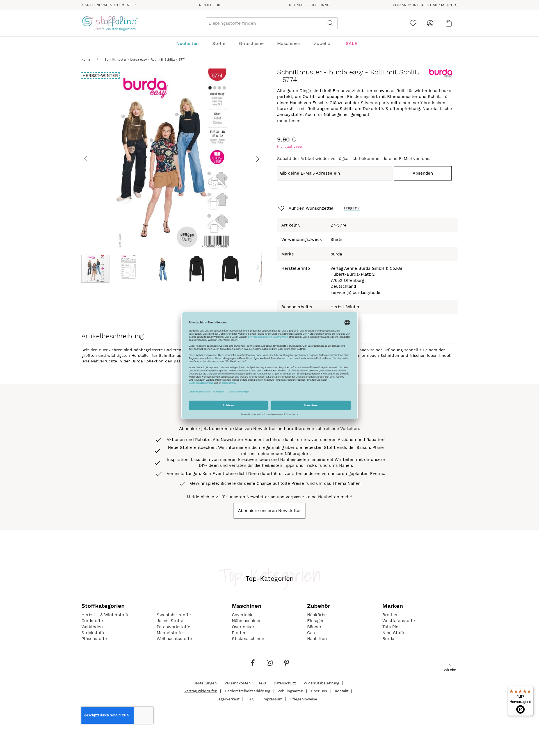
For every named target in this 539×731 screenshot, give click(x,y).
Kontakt (341, 691)
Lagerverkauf (227, 699)
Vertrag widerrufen (200, 691)
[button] (92, 158)
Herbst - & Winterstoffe (105, 614)
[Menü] (530, 689)
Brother (390, 614)
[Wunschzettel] (413, 23)
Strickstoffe (93, 632)
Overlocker (243, 626)
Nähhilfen (317, 638)
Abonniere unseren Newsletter (269, 510)
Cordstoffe (92, 620)
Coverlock (242, 614)
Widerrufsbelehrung (321, 683)
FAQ (251, 699)
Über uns (319, 691)
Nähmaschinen (247, 620)
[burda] (441, 77)
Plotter (239, 632)
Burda (388, 638)
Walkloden (92, 626)
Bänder (314, 626)
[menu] (269, 43)
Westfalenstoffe (398, 620)
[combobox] (272, 23)
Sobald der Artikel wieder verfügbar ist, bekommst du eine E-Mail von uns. (353, 158)
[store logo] (109, 23)
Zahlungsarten (290, 691)
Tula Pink (391, 626)
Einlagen (316, 620)
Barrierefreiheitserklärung (247, 691)
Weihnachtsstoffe (174, 638)
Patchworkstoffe (173, 626)
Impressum (272, 699)
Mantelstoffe (170, 632)
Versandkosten (238, 683)
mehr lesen (288, 120)
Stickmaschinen (248, 638)
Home (85, 59)
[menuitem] (190, 43)
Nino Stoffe (394, 632)
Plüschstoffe (94, 638)
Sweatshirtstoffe (174, 614)
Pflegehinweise (303, 699)
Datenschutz (285, 683)
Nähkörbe (317, 614)
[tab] (269, 43)
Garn (312, 632)
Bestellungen (205, 683)
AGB (262, 683)
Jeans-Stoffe (170, 620)
